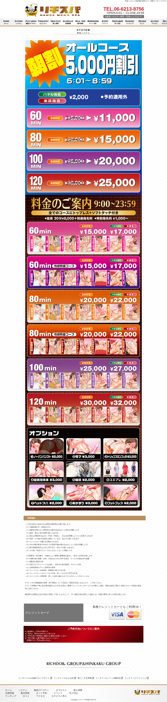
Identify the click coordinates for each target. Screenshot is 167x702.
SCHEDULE (68, 22)
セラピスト (61, 690)
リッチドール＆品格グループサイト (34, 678)
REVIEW (142, 22)
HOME (6, 22)
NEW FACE (56, 22)
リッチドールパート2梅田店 (108, 678)
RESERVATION (93, 22)
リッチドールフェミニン (135, 678)
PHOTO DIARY (117, 22)
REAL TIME (80, 22)
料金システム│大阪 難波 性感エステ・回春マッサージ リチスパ (146, 1)
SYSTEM (18, 22)
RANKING (129, 22)
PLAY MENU (31, 22)
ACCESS (155, 22)
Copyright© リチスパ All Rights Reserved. (83, 700)
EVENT (105, 22)
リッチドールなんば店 (63, 678)
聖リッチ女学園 (84, 678)
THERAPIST (43, 22)
